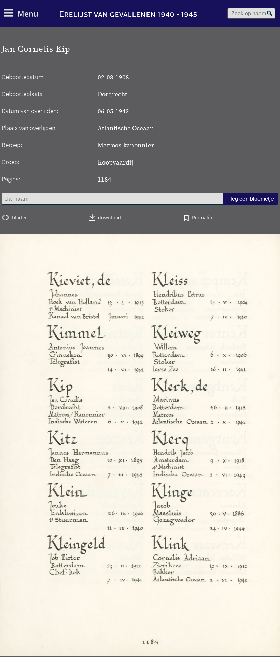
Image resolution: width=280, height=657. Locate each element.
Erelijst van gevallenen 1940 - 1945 (128, 13)
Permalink (203, 218)
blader (19, 217)
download (109, 218)
